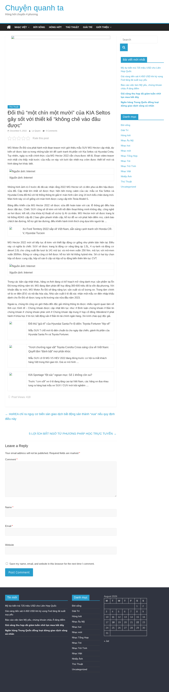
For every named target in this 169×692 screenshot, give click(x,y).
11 (113, 617)
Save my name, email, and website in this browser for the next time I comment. (51, 563)
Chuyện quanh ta (34, 7)
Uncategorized (128, 186)
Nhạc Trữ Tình (128, 166)
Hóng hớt (55, 27)
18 (113, 622)
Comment (11, 459)
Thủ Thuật (72, 27)
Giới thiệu (102, 27)
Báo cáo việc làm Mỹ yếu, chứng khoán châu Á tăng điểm (35, 619)
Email (9, 526)
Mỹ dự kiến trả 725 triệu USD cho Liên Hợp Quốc (30, 605)
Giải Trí (87, 27)
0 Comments (51, 131)
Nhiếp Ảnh (126, 176)
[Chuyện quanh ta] (9, 27)
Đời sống (39, 27)
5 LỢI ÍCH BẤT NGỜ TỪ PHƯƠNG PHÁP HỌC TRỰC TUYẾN (73, 433)
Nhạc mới (126, 150)
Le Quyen (36, 131)
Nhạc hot (125, 145)
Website (9, 544)
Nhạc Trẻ (125, 161)
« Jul (106, 641)
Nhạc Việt (21, 27)
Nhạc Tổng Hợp (129, 156)
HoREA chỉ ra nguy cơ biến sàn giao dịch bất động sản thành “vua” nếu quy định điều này (60, 416)
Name (9, 507)
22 (137, 622)
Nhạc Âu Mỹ (127, 140)
